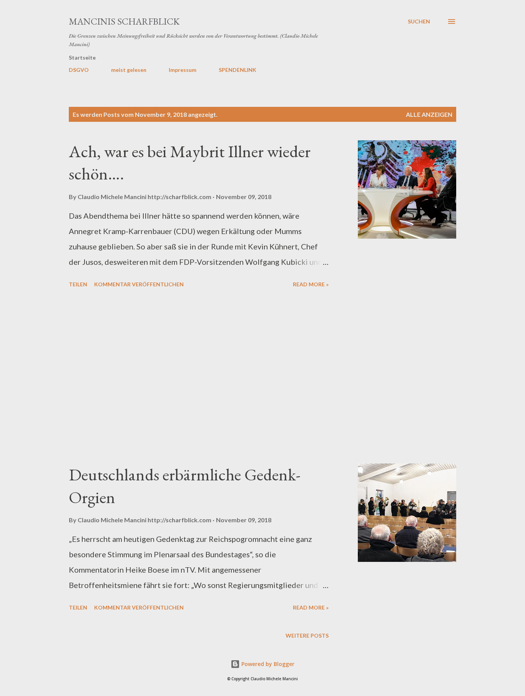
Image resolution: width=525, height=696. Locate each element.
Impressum (182, 69)
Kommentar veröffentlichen (139, 284)
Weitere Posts (307, 635)
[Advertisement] (199, 377)
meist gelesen (128, 69)
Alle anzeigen (429, 114)
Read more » (311, 284)
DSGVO (79, 69)
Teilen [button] (78, 284)
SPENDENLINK (237, 69)
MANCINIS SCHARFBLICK (124, 21)
